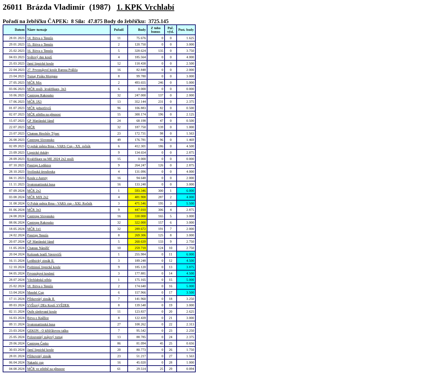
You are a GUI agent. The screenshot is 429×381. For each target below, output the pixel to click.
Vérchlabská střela (39, 280)
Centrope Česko (38, 343)
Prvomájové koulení (40, 273)
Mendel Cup (35, 292)
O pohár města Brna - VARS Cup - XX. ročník (58, 146)
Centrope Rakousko (40, 95)
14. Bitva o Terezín (40, 38)
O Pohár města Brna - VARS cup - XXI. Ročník (59, 203)
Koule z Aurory (37, 178)
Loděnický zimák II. (40, 260)
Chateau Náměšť (38, 248)
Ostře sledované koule (42, 311)
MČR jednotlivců (39, 108)
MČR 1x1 (34, 229)
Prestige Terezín (37, 235)
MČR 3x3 (34, 210)
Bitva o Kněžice (38, 318)
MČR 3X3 (34, 101)
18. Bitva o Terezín (40, 286)
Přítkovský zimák (39, 356)
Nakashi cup (35, 362)
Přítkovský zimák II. (41, 299)
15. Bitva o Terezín (40, 44)
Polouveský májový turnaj (45, 337)
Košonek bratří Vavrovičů (44, 254)
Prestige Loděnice (39, 165)
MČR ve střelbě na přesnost (46, 369)
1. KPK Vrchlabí (145, 7)
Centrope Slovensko (40, 140)
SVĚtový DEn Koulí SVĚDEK (48, 305)
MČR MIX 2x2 (37, 197)
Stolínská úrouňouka (41, 171)
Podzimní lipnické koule (43, 267)
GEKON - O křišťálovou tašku (47, 330)
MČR (31, 127)
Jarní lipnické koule (40, 63)
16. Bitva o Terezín (40, 51)
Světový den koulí (39, 57)
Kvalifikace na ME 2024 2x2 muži (50, 159)
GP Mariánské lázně (40, 121)
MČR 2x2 (34, 191)
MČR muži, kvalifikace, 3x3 (46, 89)
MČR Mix (34, 82)
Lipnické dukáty (38, 152)
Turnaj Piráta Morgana (42, 76)
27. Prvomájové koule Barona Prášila (52, 70)
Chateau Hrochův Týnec (43, 133)
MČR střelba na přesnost (44, 114)
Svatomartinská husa (41, 184)
